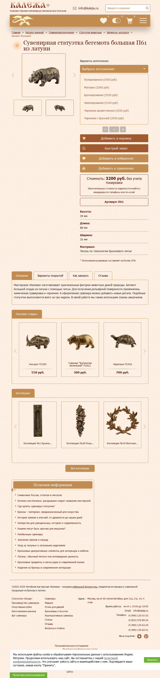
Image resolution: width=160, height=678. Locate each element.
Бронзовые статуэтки (56, 611)
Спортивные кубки (22, 607)
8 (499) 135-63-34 (138, 625)
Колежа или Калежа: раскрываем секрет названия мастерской (54, 500)
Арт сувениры (19, 615)
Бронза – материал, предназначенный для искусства (48, 511)
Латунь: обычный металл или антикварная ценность (48, 556)
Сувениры (50, 598)
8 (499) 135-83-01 (138, 630)
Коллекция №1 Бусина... (38, 443)
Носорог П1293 (37, 364)
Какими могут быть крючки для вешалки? (41, 528)
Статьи (48, 619)
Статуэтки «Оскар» (22, 598)
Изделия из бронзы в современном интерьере (44, 567)
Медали (49, 602)
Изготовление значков (24, 611)
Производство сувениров (25, 602)
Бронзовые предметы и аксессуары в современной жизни (51, 562)
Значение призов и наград (33, 539)
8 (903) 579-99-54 (138, 620)
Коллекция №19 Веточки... (122, 443)
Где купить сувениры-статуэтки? (36, 506)
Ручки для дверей (54, 607)
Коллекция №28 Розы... (80, 443)
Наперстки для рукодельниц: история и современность (49, 522)
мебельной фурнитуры (84, 586)
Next (74, 75)
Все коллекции (80, 468)
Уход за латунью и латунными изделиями (41, 545)
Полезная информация (53, 485)
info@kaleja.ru (140, 610)
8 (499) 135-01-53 (138, 615)
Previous (13, 75)
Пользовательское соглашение (71, 645)
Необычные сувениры (30, 534)
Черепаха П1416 (122, 364)
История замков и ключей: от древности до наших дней (50, 517)
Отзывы (49, 623)
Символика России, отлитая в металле (40, 495)
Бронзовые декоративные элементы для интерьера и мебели (53, 550)
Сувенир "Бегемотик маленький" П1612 (80, 364)
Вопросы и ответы (55, 628)
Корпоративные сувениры (59, 615)
